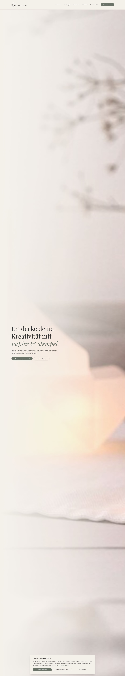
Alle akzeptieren (42, 669)
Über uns (84, 5)
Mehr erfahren (42, 359)
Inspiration (76, 5)
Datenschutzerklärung (62, 665)
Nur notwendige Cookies (62, 669)
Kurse (57, 5)
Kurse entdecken (107, 4)
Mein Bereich (94, 5)
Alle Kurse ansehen (20, 359)
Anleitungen (66, 5)
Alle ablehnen (82, 669)
